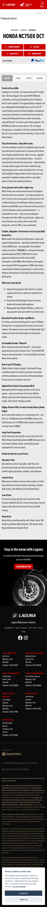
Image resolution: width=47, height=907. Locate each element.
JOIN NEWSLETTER (23, 566)
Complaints (25, 769)
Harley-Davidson (9, 627)
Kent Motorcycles (8, 719)
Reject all (23, 899)
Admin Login (5, 769)
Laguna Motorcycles (9, 653)
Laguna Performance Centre (34, 653)
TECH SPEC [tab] (29, 78)
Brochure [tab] (40, 78)
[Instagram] (26, 637)
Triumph (23, 631)
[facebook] (21, 637)
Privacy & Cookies (16, 769)
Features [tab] (7, 78)
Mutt (35, 628)
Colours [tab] (18, 78)
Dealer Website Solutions (7, 750)
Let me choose (19, 886)
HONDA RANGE (14, 30)
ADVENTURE (24, 30)
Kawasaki (24, 628)
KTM (30, 628)
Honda (17, 628)
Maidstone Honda (31, 693)
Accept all (23, 893)
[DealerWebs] (12, 754)
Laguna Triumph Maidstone (34, 673)
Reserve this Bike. (7, 61)
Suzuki (40, 628)
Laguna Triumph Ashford (11, 673)
